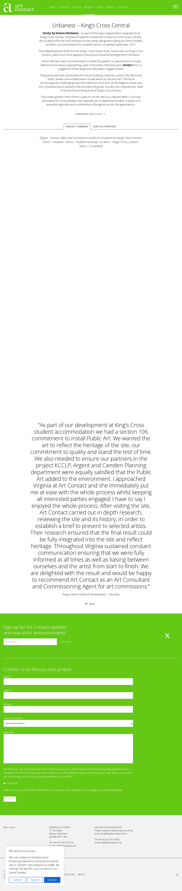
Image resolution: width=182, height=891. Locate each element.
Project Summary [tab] (77, 126)
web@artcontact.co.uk (65, 845)
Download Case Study (89, 114)
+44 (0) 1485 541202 (63, 842)
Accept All (52, 880)
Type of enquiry (13, 718)
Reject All (35, 880)
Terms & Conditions (64, 874)
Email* (7, 690)
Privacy (81, 874)
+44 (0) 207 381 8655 (109, 839)
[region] (34, 866)
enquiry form (120, 833)
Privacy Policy (23, 790)
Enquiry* (9, 732)
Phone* (8, 704)
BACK (92, 603)
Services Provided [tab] (104, 126)
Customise (17, 880)
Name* (7, 676)
